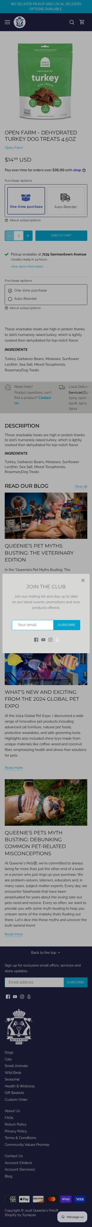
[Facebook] (36, 639)
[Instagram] (50, 639)
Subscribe (66, 625)
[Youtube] (43, 639)
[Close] (83, 580)
